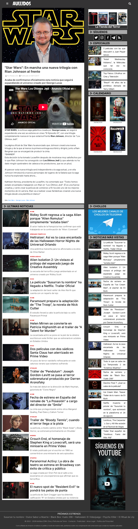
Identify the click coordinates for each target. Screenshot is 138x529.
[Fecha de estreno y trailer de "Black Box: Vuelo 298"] (94, 374)
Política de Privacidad (105, 521)
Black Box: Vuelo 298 (62, 517)
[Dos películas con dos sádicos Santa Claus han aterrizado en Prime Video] (16, 352)
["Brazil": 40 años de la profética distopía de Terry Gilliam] (94, 84)
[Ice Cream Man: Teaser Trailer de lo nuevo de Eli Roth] (94, 394)
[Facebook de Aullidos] (107, 37)
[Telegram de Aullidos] (113, 37)
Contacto (71, 521)
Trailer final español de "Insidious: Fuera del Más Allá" (114, 434)
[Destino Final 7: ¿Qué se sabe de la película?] (94, 385)
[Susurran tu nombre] (98, 109)
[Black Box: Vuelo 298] (98, 138)
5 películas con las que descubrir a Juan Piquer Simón (114, 51)
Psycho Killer (109, 517)
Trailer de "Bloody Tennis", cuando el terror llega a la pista (54, 421)
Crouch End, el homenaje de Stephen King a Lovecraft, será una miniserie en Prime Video (55, 442)
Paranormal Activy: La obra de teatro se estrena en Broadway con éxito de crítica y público (55, 464)
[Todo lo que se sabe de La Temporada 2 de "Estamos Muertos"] (94, 363)
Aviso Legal (91, 521)
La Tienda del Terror (107, 26)
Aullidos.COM (42, 521)
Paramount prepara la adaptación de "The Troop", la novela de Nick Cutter (54, 304)
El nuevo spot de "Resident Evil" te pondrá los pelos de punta (54, 488)
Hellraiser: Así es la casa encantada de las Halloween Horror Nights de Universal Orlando (56, 240)
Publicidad (81, 521)
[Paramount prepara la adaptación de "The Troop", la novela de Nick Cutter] (16, 304)
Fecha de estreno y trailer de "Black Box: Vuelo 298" (114, 375)
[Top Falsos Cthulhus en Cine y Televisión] (94, 75)
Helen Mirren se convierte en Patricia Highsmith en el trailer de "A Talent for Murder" (56, 327)
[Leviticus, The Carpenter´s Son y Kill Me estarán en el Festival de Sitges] (94, 422)
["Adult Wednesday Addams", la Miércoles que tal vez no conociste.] (94, 61)
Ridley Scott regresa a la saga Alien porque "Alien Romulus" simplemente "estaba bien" (55, 218)
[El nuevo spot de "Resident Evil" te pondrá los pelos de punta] (16, 490)
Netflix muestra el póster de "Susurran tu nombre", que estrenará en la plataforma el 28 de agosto (114, 409)
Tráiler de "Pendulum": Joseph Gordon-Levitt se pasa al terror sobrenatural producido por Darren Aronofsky (55, 376)
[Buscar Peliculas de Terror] (130, 3)
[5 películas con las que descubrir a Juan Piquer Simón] (94, 50)
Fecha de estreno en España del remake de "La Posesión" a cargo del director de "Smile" (53, 401)
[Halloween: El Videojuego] (117, 138)
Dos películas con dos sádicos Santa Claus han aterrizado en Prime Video (51, 352)
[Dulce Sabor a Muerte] (117, 109)
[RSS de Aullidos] (119, 37)
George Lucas (20, 200)
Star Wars (11, 200)
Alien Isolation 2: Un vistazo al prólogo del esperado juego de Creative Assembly (52, 263)
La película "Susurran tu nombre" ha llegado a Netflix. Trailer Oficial (56, 284)
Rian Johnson (30, 200)
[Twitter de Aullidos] (96, 37)
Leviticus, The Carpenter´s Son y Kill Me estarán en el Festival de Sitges (114, 423)
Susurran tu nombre (14, 517)
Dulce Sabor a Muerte (37, 517)
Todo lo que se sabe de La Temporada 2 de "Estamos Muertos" (114, 364)
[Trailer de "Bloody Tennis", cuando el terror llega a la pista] (16, 423)
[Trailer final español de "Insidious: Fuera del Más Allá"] (94, 433)
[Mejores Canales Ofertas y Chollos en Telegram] (107, 221)
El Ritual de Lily (126, 517)
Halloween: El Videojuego (88, 517)
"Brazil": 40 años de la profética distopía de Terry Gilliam (114, 85)
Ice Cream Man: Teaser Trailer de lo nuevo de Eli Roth (114, 395)
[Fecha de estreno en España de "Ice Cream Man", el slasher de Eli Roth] (94, 283)
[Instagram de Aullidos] (102, 37)
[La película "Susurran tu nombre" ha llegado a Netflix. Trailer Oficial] (16, 285)
